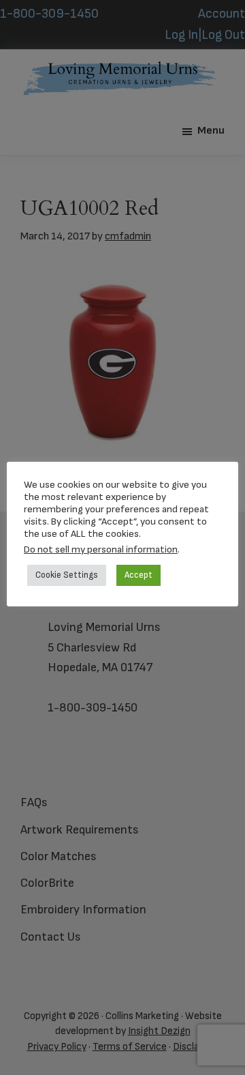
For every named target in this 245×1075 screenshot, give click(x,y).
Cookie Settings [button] (66, 575)
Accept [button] (138, 575)
